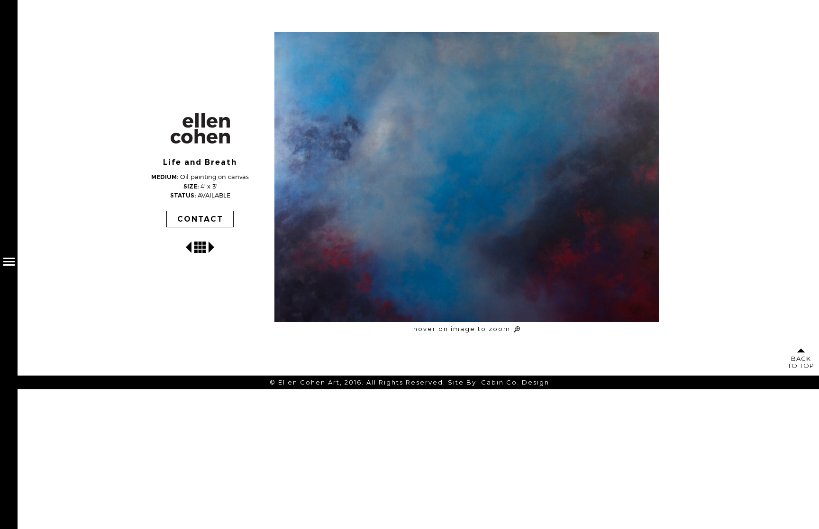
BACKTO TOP (801, 362)
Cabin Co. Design (515, 382)
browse (200, 247)
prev (188, 247)
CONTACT (200, 219)
